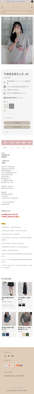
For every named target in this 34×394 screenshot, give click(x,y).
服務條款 (14, 390)
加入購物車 (17, 123)
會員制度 (9, 390)
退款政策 (19, 390)
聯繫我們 (25, 390)
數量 (5, 110)
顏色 (6, 101)
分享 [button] (7, 132)
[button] (2, 7)
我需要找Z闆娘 (17, 127)
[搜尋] (30, 12)
